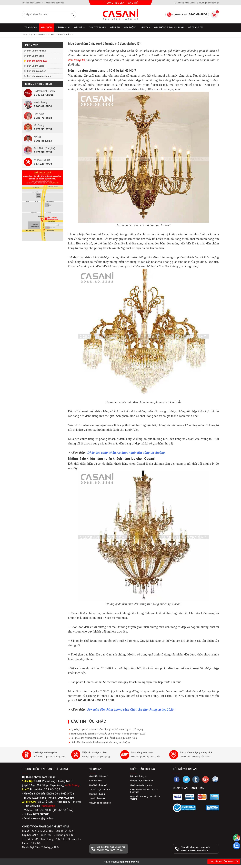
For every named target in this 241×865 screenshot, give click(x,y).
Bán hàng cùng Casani (185, 2)
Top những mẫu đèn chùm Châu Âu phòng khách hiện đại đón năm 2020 (107, 733)
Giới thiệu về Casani (98, 776)
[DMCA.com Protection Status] (212, 807)
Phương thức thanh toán (141, 780)
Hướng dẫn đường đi (209, 2)
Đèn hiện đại (63, 27)
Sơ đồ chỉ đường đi (98, 785)
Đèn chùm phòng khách (39, 76)
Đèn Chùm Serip (35, 66)
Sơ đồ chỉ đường (97, 794)
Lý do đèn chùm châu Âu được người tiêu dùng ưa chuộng (100, 742)
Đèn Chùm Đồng (35, 55)
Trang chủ (30, 27)
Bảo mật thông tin (138, 776)
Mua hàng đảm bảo (55, 2)
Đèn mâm (79, 27)
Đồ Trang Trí (195, 27)
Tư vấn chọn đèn (97, 798)
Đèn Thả (145, 27)
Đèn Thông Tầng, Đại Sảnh (169, 27)
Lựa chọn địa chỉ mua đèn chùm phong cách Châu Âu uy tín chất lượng (106, 729)
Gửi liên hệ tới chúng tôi (224, 861)
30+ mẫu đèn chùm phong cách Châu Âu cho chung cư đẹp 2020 (103, 738)
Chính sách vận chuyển (141, 785)
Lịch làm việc (95, 780)
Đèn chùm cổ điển (36, 71)
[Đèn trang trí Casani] (120, 14)
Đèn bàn (115, 27)
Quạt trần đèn (97, 27)
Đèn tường (130, 27)
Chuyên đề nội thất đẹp (100, 803)
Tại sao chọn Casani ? (32, 2)
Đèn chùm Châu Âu (37, 61)
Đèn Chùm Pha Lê (36, 50)
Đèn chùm (46, 27)
